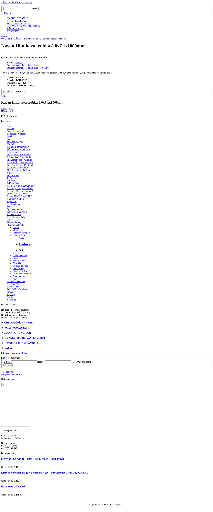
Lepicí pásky (18, 268)
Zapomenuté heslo (11, 374)
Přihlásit (8, 365)
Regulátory (12, 201)
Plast (15, 279)
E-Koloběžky (13, 183)
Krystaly (11, 294)
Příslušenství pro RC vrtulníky (21, 165)
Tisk (11, 108)
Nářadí (10, 219)
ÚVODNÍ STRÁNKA (17, 18)
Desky (21, 250)
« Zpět (4, 108)
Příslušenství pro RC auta (18, 149)
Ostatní (16, 227)
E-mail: (6, 362)
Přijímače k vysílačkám (17, 193)
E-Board (11, 180)
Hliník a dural (49, 38)
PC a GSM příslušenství (18, 289)
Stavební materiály (32, 38)
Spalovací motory (15, 209)
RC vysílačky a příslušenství (20, 191)
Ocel (15, 253)
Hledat (34, 9)
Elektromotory (13, 204)
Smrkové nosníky (21, 260)
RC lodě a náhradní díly (18, 167)
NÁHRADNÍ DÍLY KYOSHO (18, 322)
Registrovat (8, 372)
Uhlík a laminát (20, 255)
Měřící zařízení (14, 286)
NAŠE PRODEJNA (16, 21)
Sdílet (3, 96)
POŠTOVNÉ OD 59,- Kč (19, 23)
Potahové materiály (21, 232)
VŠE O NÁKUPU (15, 28)
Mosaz (16, 230)
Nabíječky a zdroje (15, 199)
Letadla (10, 128)
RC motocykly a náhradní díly (21, 186)
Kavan (19, 62)
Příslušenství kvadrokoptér (19, 154)
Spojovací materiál (15, 131)
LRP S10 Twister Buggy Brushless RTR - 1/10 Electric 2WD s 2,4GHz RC (45, 472)
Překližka (17, 263)
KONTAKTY (13, 31)
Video (9, 173)
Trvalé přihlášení (83, 362)
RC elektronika (14, 214)
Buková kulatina (20, 266)
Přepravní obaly (14, 222)
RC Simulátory (14, 284)
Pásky (21, 238)
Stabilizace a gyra (15, 141)
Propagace (12, 292)
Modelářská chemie (16, 281)
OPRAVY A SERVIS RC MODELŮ (24, 26)
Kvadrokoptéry (14, 152)
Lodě (9, 136)
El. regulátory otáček (16, 134)
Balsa (15, 258)
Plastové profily (20, 271)
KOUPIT (8, 92)
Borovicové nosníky (22, 273)
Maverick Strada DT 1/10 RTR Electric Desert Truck (32, 458)
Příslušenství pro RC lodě (18, 170)
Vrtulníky (11, 144)
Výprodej (11, 299)
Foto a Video (13, 175)
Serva (9, 206)
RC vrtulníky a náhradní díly (20, 162)
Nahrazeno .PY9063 (13, 486)
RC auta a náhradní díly (18, 147)
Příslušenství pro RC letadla (19, 160)
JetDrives (11, 178)
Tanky (10, 139)
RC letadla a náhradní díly (19, 157)
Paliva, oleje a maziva (17, 212)
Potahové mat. (19, 276)
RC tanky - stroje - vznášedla (20, 188)
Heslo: (41, 362)
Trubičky (62, 38)
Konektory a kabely (16, 217)
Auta (9, 126)
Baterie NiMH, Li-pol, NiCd (20, 196)
